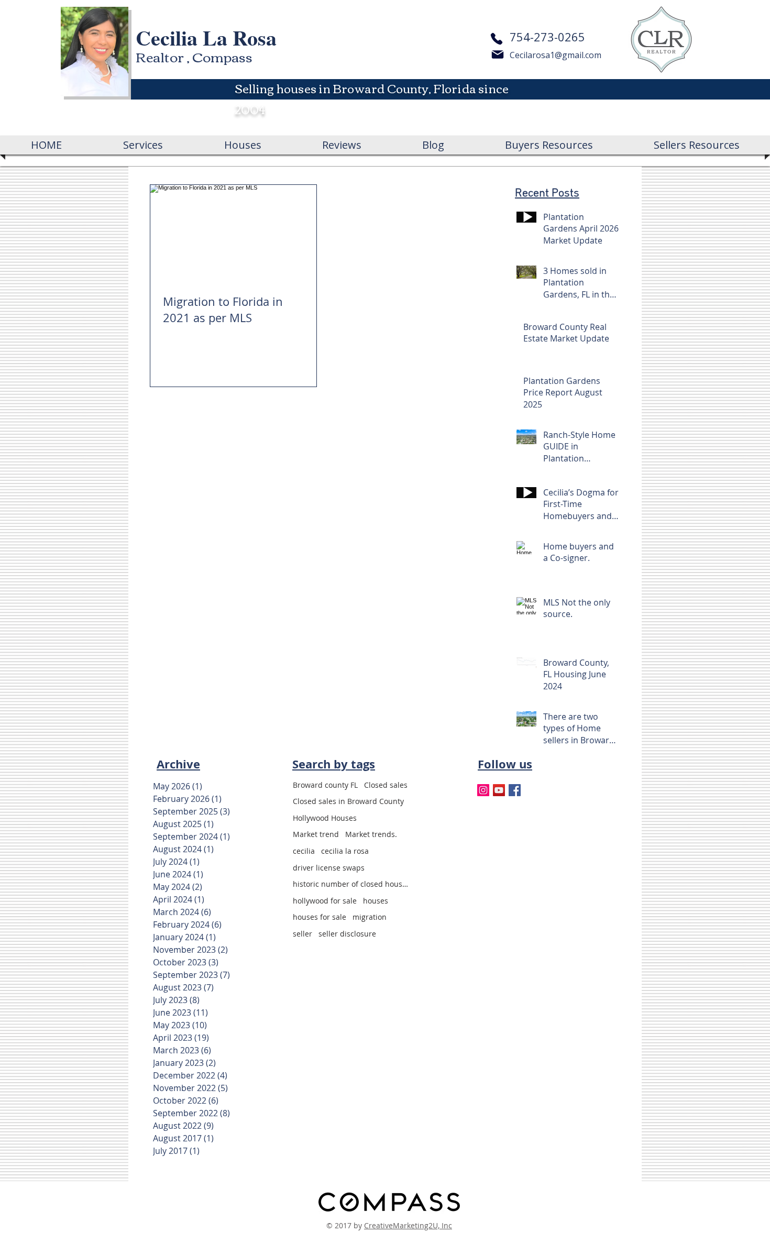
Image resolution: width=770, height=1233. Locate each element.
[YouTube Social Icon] (499, 790)
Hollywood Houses (325, 818)
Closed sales (386, 785)
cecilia (304, 851)
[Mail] (497, 54)
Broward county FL (325, 785)
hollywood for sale (325, 901)
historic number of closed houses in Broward (350, 884)
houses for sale (319, 917)
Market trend (316, 834)
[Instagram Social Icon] (483, 790)
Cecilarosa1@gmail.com (555, 55)
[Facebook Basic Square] (515, 790)
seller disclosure (347, 934)
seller (302, 934)
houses (375, 901)
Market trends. (371, 834)
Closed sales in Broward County (348, 801)
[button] (549, 145)
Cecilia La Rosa (206, 37)
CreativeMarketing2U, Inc (408, 1225)
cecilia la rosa (345, 851)
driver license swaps (329, 868)
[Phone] (496, 39)
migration (370, 917)
